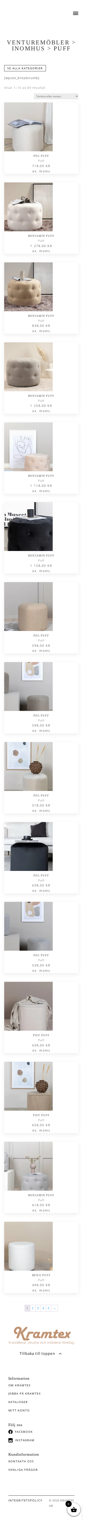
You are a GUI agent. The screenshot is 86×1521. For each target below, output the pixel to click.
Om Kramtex (19, 1385)
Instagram (25, 1440)
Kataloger (18, 1402)
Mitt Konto (19, 1410)
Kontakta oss (21, 1461)
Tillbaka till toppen (37, 1353)
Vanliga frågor (23, 1470)
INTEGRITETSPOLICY (25, 1500)
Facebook (24, 1432)
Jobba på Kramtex (24, 1393)
